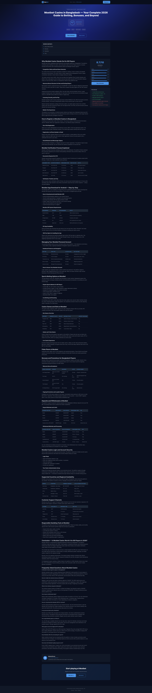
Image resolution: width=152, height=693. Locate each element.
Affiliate (79, 690)
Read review (82, 35)
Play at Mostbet (71, 35)
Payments (47, 51)
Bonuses (46, 48)
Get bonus (81, 675)
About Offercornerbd (49, 46)
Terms (76, 690)
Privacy (72, 690)
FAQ (45, 53)
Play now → (106, 2)
